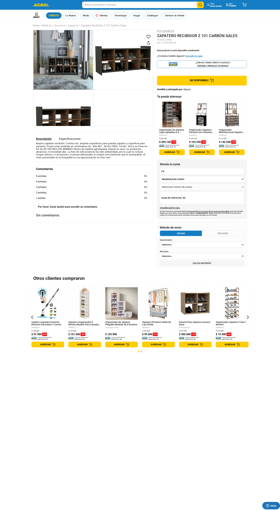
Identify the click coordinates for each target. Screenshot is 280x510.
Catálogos (152, 15)
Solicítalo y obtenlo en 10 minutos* (213, 65)
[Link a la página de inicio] (36, 25)
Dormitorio (59, 25)
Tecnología (120, 15)
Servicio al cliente (174, 15)
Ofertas (104, 15)
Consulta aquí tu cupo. (170, 208)
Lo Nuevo (71, 15)
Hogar (136, 15)
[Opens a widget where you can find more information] (271, 506)
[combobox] (143, 5)
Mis (232, 5)
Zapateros (73, 25)
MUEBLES (46, 25)
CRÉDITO (54, 15)
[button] (214, 4)
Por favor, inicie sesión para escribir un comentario (67, 206)
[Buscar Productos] (200, 5)
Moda (86, 15)
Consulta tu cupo (194, 56)
